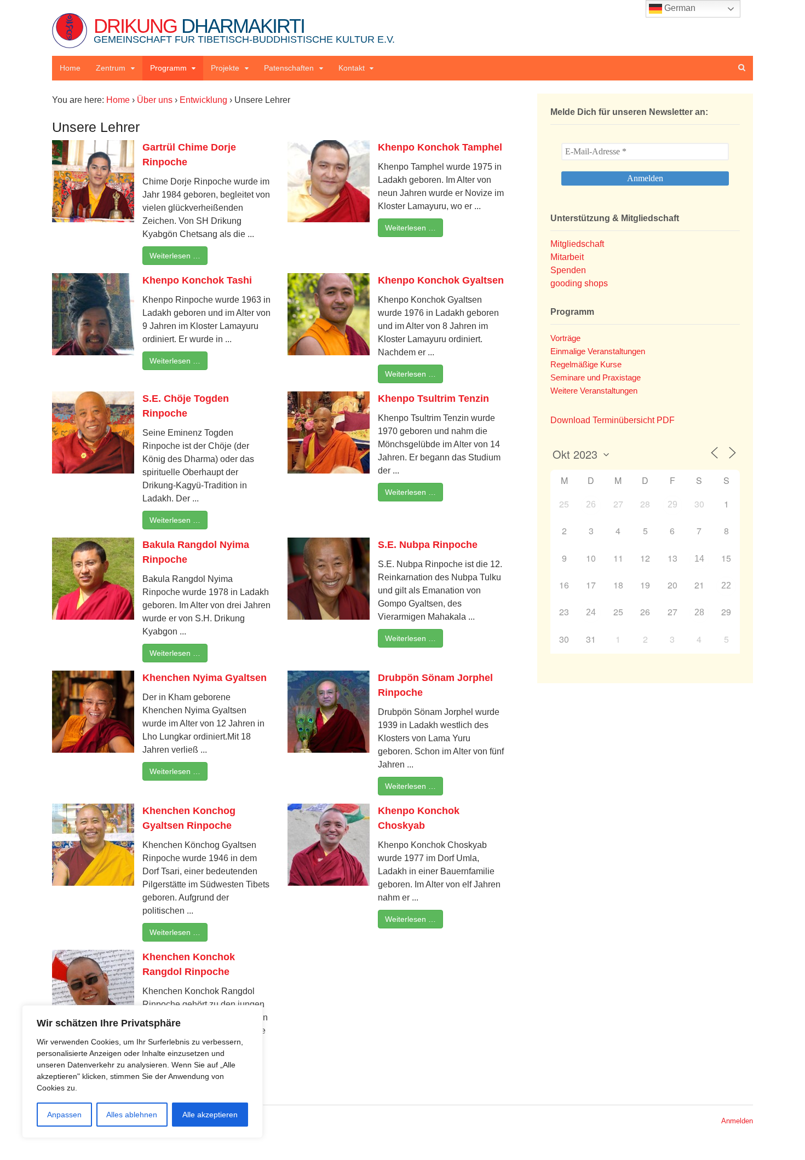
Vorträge (565, 338)
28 (699, 612)
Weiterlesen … (175, 255)
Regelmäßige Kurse (586, 364)
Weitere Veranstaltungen (593, 390)
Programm (168, 68)
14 (699, 558)
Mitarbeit (567, 257)
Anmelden (737, 1121)
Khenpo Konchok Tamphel (440, 147)
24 (591, 612)
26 (591, 504)
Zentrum (110, 68)
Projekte (225, 68)
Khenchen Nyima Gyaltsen (204, 677)
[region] (142, 1071)
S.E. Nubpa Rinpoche (428, 544)
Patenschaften (289, 68)
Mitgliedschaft (577, 244)
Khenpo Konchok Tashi (197, 280)
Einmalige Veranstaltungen (597, 351)
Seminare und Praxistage (595, 377)
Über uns (155, 100)
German (678, 8)
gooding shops (579, 283)
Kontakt (351, 68)
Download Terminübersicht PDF (612, 420)
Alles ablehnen (131, 1114)
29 (672, 504)
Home (70, 68)
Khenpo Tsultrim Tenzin (433, 398)
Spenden (568, 270)
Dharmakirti (244, 30)
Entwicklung (203, 100)
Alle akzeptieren (210, 1114)
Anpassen (64, 1114)
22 (726, 585)
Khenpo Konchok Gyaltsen (441, 280)
